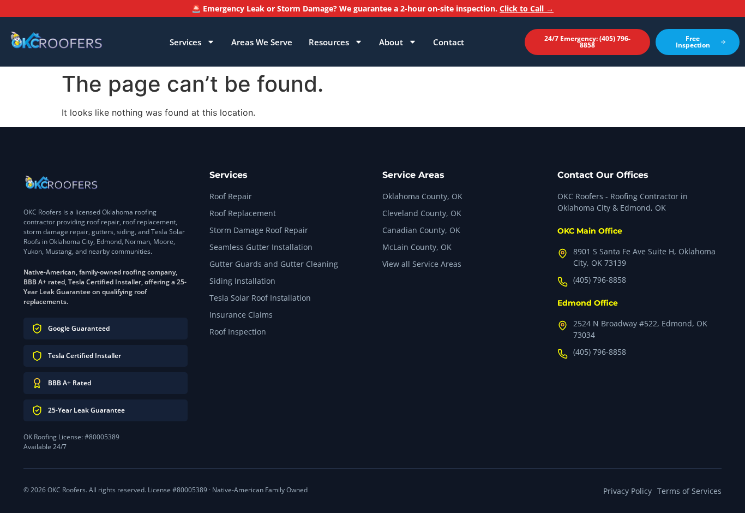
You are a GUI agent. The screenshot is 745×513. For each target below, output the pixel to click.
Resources (329, 42)
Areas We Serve (261, 42)
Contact (448, 42)
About (391, 42)
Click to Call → (527, 8)
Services (185, 42)
